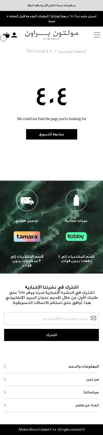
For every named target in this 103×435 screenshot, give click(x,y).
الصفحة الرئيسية (72, 51)
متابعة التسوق (51, 134)
